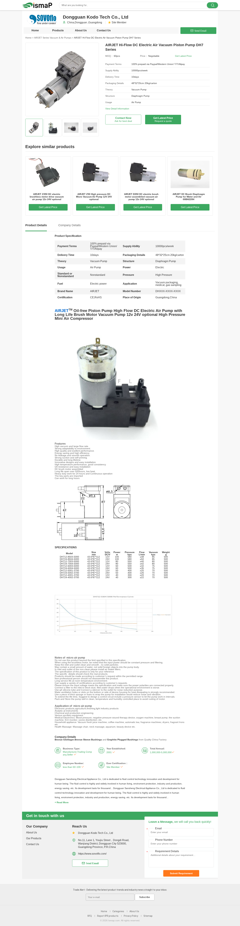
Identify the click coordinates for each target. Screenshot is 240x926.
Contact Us (104, 30)
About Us (81, 30)
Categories (118, 911)
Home (35, 30)
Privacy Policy (131, 916)
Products (58, 30)
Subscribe (144, 897)
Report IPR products (107, 916)
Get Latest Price (183, 56)
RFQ (90, 916)
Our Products (33, 838)
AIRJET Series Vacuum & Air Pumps (53, 37)
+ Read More (62, 802)
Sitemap (148, 916)
